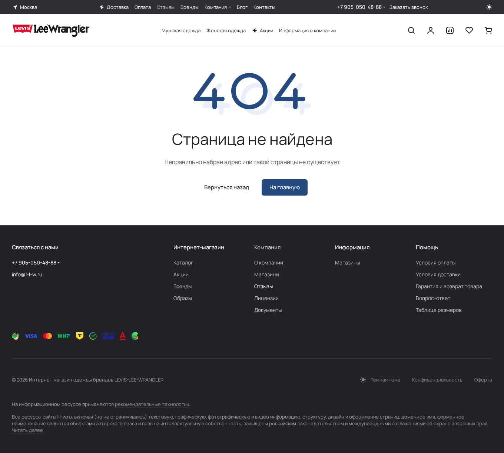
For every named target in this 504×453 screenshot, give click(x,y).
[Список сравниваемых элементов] (450, 30)
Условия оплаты (435, 262)
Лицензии (266, 298)
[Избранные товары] (469, 30)
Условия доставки (438, 274)
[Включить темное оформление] (489, 7)
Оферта (483, 379)
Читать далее (27, 430)
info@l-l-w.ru (27, 274)
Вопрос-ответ (433, 298)
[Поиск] (411, 30)
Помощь (427, 247)
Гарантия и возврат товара (449, 286)
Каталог (183, 262)
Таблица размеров (439, 309)
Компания (267, 247)
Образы (182, 298)
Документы (268, 309)
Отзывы (263, 286)
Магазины (266, 274)
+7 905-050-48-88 (359, 6)
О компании (268, 262)
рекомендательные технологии (152, 404)
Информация (352, 247)
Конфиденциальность (437, 379)
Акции (181, 274)
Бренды (182, 286)
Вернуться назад (226, 187)
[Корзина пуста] (488, 30)
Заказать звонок (408, 7)
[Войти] (430, 30)
